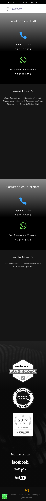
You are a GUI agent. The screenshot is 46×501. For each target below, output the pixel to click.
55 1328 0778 (23, 74)
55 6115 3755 (23, 49)
